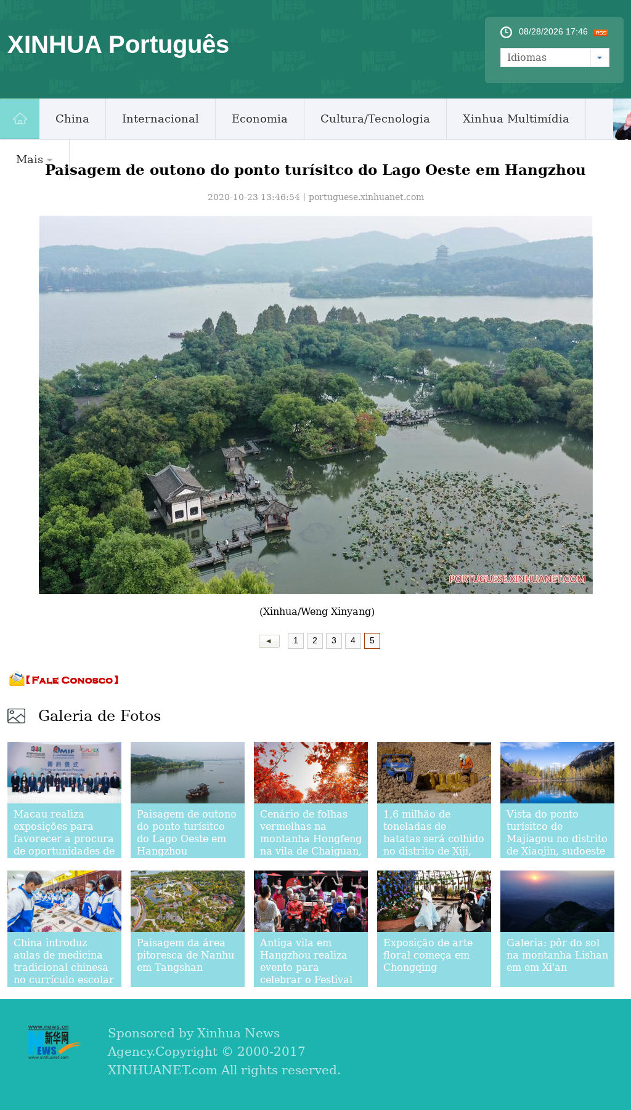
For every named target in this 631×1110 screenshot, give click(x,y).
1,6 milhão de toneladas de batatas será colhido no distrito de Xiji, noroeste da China (433, 838)
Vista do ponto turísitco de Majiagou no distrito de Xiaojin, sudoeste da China (557, 838)
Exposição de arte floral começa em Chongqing (428, 955)
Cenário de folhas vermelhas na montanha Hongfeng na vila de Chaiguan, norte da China (311, 838)
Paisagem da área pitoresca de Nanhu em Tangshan (185, 955)
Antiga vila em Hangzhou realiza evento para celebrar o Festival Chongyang (306, 967)
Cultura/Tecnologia (375, 118)
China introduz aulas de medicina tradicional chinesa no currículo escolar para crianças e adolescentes (64, 973)
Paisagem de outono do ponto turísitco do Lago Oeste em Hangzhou (187, 832)
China (72, 118)
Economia (260, 118)
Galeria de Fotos (99, 716)
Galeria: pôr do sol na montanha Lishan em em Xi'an (557, 955)
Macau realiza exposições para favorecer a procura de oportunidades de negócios (64, 838)
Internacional (160, 118)
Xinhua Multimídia (516, 118)
